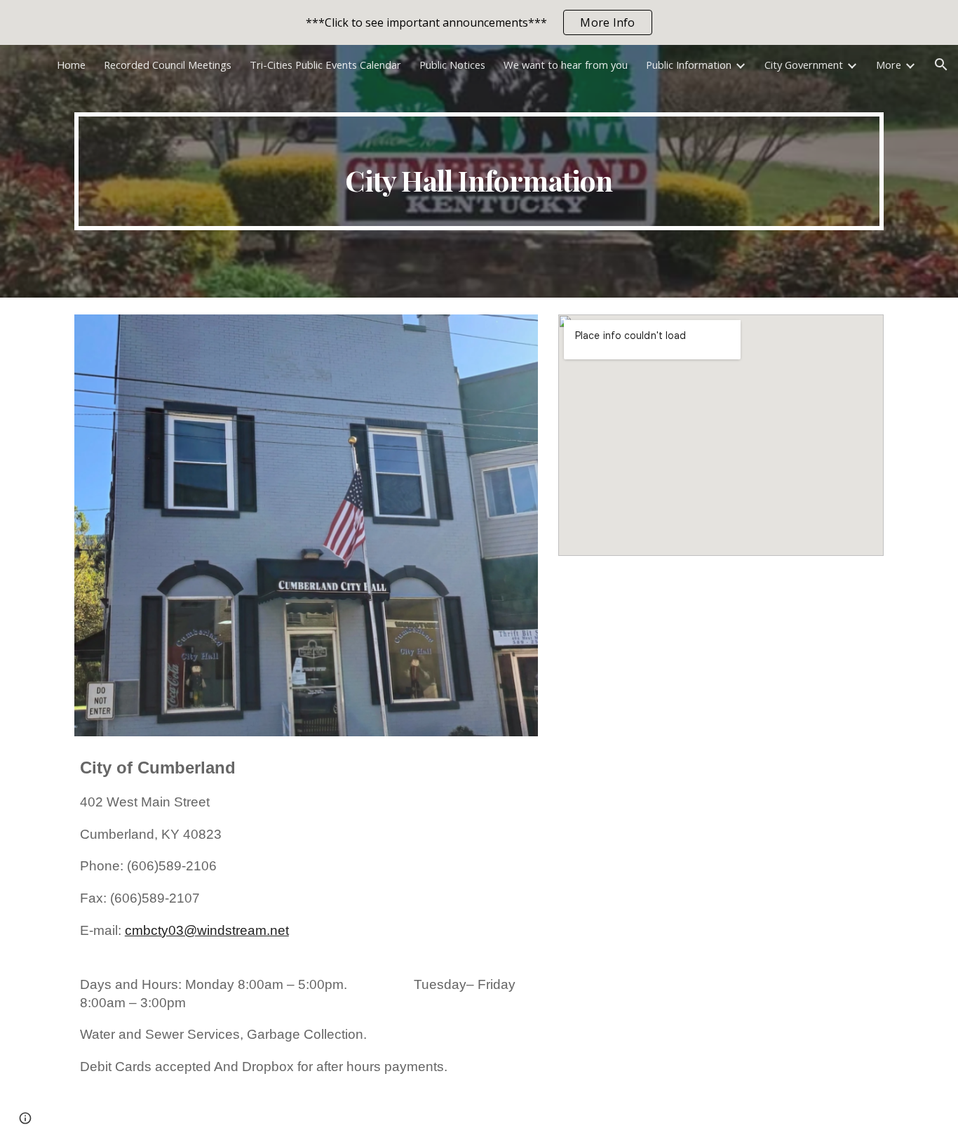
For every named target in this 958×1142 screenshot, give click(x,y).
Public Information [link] (688, 65)
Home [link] (71, 65)
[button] (941, 64)
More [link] (888, 65)
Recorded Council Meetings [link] (167, 65)
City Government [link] (803, 65)
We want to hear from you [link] (566, 65)
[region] (479, 22)
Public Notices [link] (452, 65)
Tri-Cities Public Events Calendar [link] (325, 65)
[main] (479, 171)
